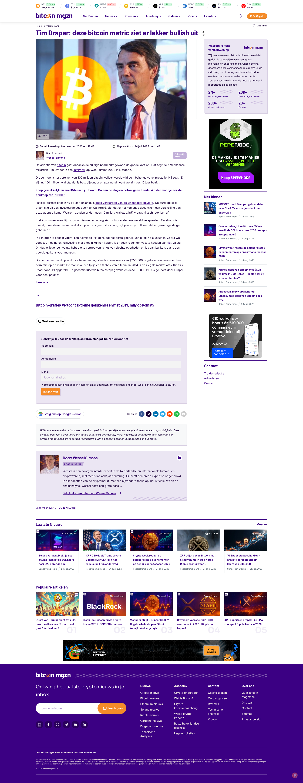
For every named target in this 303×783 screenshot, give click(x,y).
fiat (169, 242)
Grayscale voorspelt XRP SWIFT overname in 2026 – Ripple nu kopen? (196, 624)
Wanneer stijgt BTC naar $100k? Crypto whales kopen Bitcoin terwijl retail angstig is (149, 624)
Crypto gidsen (217, 698)
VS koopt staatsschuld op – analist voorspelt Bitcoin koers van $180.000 (243, 559)
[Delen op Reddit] (170, 414)
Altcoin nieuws (117, 596)
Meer (260, 524)
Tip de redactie (214, 373)
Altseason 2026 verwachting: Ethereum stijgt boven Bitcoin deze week (240, 295)
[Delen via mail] (184, 414)
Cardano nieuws (151, 720)
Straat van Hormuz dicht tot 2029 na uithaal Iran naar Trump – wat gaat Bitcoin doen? (56, 624)
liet (48, 260)
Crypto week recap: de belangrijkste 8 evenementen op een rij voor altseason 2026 (242, 252)
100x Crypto (257, 16)
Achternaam (48, 358)
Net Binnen (90, 16)
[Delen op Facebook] (141, 414)
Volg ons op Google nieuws (63, 414)
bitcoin (61, 165)
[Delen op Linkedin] (156, 414)
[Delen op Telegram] (163, 414)
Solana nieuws (149, 709)
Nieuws (145, 686)
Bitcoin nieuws (65, 507)
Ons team (248, 702)
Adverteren (211, 378)
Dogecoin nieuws (151, 726)
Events (208, 16)
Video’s (213, 719)
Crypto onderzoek (186, 692)
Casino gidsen (217, 692)
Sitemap (247, 713)
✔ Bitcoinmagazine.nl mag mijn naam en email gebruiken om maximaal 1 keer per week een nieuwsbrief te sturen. (108, 384)
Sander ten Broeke (227, 238)
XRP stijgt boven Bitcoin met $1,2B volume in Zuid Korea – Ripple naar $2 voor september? (241, 274)
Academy (152, 16)
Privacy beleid (251, 719)
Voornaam (47, 345)
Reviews (213, 704)
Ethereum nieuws (151, 704)
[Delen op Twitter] (149, 414)
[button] (240, 16)
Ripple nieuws (149, 715)
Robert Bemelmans (227, 216)
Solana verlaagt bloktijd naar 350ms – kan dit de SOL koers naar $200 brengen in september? (242, 230)
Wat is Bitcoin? (183, 698)
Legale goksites (184, 733)
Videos (192, 16)
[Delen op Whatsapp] (177, 414)
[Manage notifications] (295, 775)
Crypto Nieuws (51, 26)
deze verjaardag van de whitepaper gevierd (124, 202)
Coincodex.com (89, 752)
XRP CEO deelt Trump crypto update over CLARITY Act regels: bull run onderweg (240, 208)
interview (79, 170)
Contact (209, 383)
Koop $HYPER (211, 649)
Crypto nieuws (149, 692)
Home (39, 26)
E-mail (45, 371)
